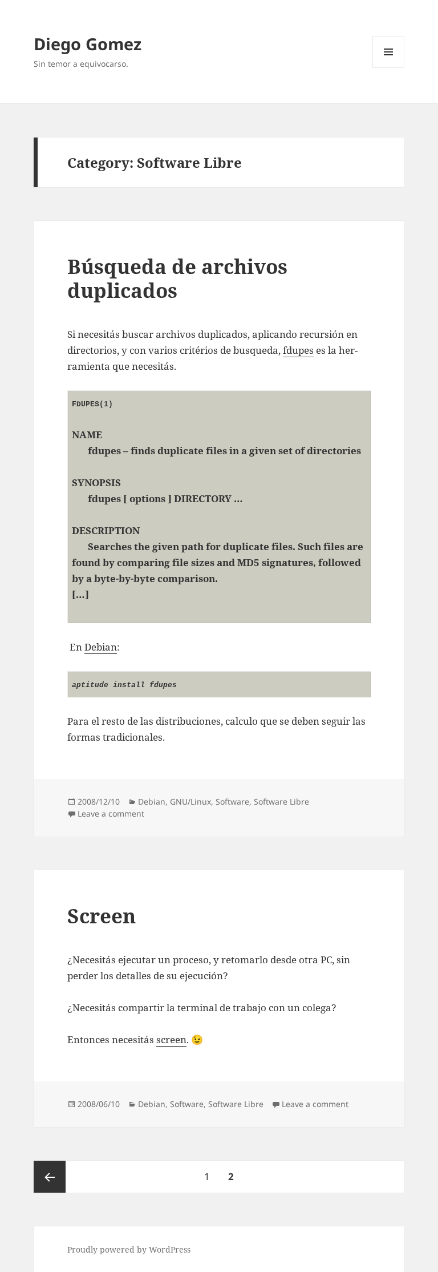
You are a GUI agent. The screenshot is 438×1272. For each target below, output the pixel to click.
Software (232, 801)
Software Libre (281, 801)
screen (171, 1039)
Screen (101, 915)
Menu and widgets (388, 67)
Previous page (50, 1177)
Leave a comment (111, 813)
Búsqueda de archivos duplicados (177, 278)
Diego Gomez (87, 44)
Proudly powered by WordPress (128, 1249)
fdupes (298, 350)
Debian (100, 646)
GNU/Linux (190, 801)
